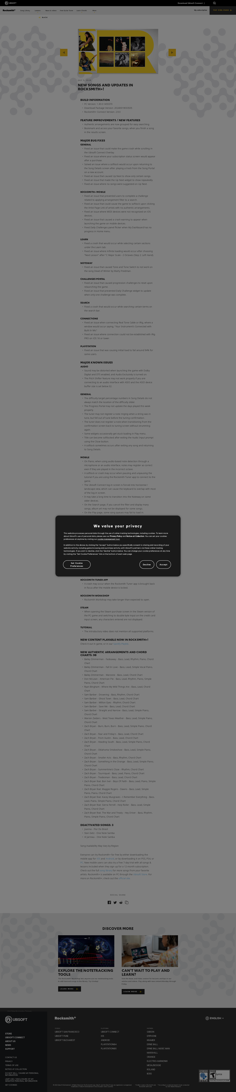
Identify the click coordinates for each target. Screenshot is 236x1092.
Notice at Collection (135, 536)
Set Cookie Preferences (76, 564)
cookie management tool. (108, 539)
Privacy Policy (116, 536)
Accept (164, 564)
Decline (147, 564)
